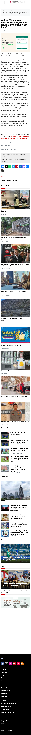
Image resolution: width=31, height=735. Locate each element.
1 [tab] (10, 564)
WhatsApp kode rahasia (10, 180)
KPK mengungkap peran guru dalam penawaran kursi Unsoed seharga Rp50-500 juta (14, 210)
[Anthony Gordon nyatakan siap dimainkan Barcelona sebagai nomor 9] (5, 525)
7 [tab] (19, 590)
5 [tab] (20, 564)
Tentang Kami (5, 709)
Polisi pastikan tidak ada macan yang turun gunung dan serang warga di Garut (15, 420)
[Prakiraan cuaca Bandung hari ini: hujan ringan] (15, 490)
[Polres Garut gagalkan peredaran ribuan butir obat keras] (15, 360)
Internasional (5, 690)
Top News (4, 476)
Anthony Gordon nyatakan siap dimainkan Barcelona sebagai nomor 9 (18, 524)
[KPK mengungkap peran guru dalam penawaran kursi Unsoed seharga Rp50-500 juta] (15, 199)
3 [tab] (15, 564)
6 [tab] (17, 590)
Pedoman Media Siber (8, 712)
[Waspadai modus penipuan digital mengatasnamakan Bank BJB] (15, 335)
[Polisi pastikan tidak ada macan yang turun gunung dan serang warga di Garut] (15, 411)
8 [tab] (22, 590)
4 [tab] (18, 564)
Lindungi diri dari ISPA (12, 645)
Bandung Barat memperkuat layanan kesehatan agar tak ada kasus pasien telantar (13, 291)
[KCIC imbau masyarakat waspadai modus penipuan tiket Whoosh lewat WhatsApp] (15, 386)
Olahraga (4, 693)
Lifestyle (12, 11)
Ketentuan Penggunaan (9, 703)
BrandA (3, 715)
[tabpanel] (15, 553)
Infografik (4, 592)
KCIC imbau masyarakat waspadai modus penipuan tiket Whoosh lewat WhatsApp (15, 395)
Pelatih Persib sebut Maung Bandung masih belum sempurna (19, 450)
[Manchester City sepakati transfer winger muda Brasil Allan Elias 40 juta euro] (5, 533)
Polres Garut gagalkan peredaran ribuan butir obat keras (14, 370)
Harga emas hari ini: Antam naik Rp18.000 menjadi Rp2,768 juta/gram (18, 516)
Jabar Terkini (5, 685)
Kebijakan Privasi (6, 706)
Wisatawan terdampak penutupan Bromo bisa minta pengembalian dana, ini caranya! (15, 318)
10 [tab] (27, 590)
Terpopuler (5, 428)
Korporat (4, 721)
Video (3, 566)
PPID (2, 723)
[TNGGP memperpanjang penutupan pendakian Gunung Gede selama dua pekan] (15, 226)
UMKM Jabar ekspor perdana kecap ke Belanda (15, 585)
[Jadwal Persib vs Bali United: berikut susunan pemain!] (5, 443)
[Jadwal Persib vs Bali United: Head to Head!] (5, 435)
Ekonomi (4, 688)
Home (6, 11)
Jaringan (4, 700)
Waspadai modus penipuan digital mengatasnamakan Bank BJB (12, 344)
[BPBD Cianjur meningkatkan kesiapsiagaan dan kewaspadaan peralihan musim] (5, 468)
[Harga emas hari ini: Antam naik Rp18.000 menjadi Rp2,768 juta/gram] (5, 517)
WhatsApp (8, 176)
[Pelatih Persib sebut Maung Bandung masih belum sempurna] (5, 451)
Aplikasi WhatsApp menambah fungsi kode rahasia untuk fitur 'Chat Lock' (15, 13)
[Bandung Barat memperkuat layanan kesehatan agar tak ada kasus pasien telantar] (15, 281)
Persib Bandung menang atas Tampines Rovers (15, 558)
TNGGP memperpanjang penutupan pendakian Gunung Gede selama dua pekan (13, 237)
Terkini (3, 669)
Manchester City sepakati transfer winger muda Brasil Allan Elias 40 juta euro (19, 532)
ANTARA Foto (5, 718)
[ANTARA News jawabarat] (17, 2)
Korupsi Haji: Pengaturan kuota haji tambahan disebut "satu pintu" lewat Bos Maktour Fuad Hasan (15, 264)
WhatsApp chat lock (20, 176)
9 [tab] (24, 590)
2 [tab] (13, 564)
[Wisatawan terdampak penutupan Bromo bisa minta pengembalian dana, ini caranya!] (15, 308)
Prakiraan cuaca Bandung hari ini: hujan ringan (14, 499)
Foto (2, 540)
